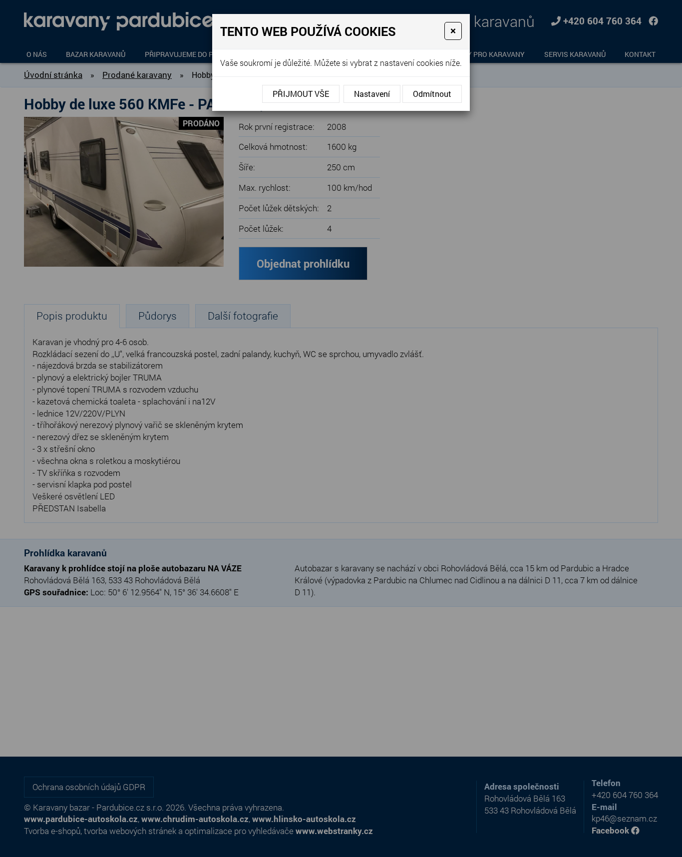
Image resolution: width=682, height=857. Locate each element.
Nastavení (372, 93)
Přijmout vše (301, 93)
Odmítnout (432, 93)
